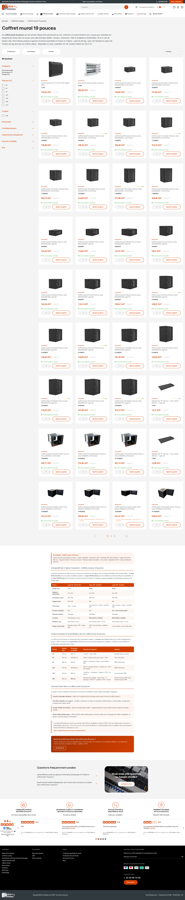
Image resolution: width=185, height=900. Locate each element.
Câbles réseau (6, 863)
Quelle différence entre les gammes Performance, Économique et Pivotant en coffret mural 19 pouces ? (63, 776)
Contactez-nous (126, 784)
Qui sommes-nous (68, 858)
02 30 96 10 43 (163, 1)
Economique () (7, 72)
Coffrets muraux (47, 14)
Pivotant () (6, 74)
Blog (64, 860)
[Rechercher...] (126, 7)
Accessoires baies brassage (66, 14)
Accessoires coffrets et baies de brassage (15, 858)
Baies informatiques (8, 853)
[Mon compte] (178, 7)
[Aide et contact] (174, 7)
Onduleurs (130, 14)
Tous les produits (11, 14)
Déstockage (5, 872)
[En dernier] (126, 536)
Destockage (142, 14)
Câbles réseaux (104, 14)
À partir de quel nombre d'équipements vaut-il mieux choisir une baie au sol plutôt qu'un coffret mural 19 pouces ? (64, 784)
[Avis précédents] (18, 828)
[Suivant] (131, 1)
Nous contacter (176, 1)
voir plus (72, 828)
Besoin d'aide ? (158, 14)
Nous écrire (130, 882)
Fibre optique (118, 14)
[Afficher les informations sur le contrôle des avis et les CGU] (15, 831)
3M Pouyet (5, 870)
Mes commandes (37, 853)
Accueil (5, 21)
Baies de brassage (27, 14)
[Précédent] (53, 1)
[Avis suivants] (183, 828)
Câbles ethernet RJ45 (87, 14)
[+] (49, 101)
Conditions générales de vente (72, 853)
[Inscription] (182, 856)
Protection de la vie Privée (71, 855)
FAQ (33, 855)
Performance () (7, 70)
